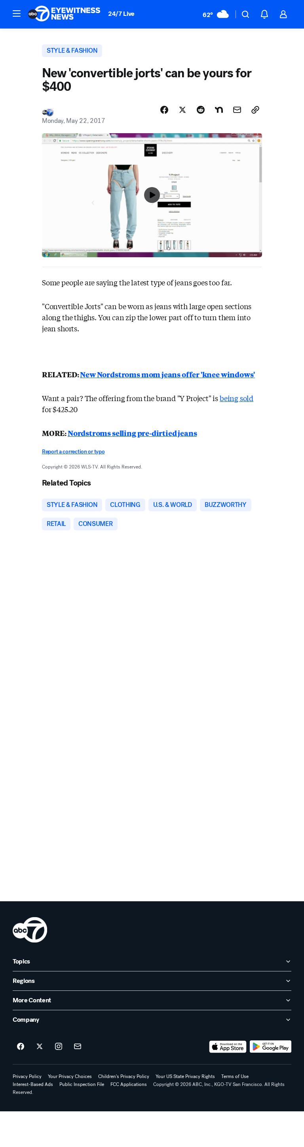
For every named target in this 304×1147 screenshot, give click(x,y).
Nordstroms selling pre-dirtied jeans (132, 433)
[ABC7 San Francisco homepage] (64, 14)
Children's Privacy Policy (123, 1076)
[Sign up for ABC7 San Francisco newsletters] (78, 1047)
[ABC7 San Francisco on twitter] (40, 1047)
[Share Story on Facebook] (164, 110)
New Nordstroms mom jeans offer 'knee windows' (167, 374)
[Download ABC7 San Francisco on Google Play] (270, 1046)
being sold (236, 398)
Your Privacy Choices (70, 1076)
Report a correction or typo (73, 451)
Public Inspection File (81, 1084)
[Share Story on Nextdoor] (219, 110)
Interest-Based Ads (33, 1084)
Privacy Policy (27, 1076)
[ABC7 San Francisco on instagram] (58, 1047)
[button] (16, 13)
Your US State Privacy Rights (185, 1076)
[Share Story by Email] (237, 110)
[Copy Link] (255, 110)
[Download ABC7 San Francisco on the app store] (228, 1046)
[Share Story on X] (182, 110)
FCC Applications (128, 1084)
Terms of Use (235, 1076)
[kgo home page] (30, 929)
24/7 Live (121, 14)
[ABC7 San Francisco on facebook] (20, 1047)
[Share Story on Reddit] (200, 110)
